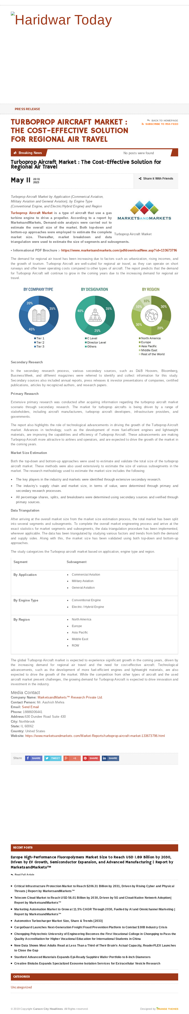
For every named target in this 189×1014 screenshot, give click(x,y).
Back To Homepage (165, 120)
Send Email (30, 707)
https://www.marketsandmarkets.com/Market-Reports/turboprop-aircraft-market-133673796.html (95, 736)
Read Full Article (24, 874)
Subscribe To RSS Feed (161, 124)
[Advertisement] (143, 64)
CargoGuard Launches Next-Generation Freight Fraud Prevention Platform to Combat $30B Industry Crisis (90, 927)
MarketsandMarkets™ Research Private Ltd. (70, 697)
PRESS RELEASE (27, 108)
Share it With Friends (158, 178)
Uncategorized (21, 987)
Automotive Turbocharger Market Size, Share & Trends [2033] (58, 921)
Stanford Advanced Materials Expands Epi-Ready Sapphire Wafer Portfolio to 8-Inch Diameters (82, 957)
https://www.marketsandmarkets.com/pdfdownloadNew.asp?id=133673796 (119, 250)
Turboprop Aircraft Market (31, 213)
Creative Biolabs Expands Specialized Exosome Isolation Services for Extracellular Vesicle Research (87, 963)
